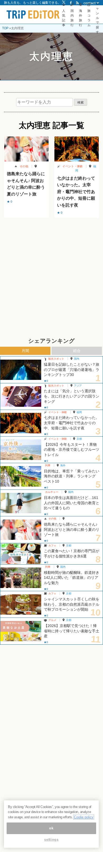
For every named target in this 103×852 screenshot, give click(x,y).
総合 (77, 351)
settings (51, 839)
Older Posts (51, 231)
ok (51, 828)
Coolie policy (83, 817)
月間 (25, 351)
